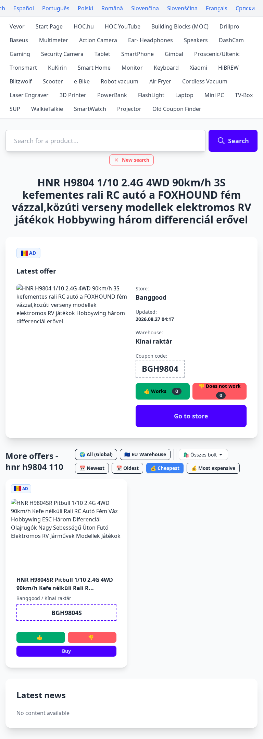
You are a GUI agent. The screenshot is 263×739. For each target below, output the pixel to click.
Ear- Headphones (150, 40)
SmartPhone (137, 54)
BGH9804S (66, 613)
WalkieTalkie (47, 109)
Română (112, 8)
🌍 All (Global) (96, 454)
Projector (129, 109)
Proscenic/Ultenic (217, 54)
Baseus (19, 40)
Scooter (53, 81)
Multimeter (53, 40)
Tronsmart (23, 67)
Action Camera (98, 40)
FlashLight (151, 95)
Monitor (132, 67)
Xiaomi (198, 67)
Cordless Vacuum (204, 81)
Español (23, 8)
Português (56, 8)
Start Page (49, 26)
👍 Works (161, 391)
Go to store (191, 416)
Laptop (184, 95)
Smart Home (94, 67)
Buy (66, 651)
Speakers (196, 40)
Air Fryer (160, 81)
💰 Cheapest (164, 468)
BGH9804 (160, 368)
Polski (85, 8)
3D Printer (73, 95)
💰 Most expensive (213, 468)
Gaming (20, 54)
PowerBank (112, 95)
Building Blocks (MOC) (180, 26)
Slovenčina (145, 8)
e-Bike (82, 81)
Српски (245, 8)
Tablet (102, 54)
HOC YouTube (122, 26)
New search (135, 160)
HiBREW (228, 67)
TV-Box (244, 95)
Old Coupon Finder (176, 109)
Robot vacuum (119, 81)
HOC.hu (84, 26)
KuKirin (57, 67)
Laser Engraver (29, 95)
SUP (15, 109)
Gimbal (174, 54)
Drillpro (229, 26)
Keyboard (166, 67)
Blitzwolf (21, 81)
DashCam (231, 40)
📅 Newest (91, 468)
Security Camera (62, 54)
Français (216, 8)
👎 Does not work (220, 391)
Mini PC (214, 95)
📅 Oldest (127, 468)
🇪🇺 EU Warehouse (145, 454)
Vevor (17, 26)
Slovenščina (182, 8)
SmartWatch (90, 109)
